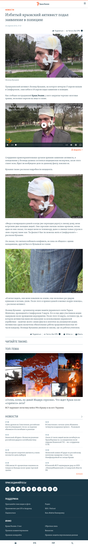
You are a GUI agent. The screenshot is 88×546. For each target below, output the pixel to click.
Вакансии (49, 531)
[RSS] (44, 489)
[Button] (57, 30)
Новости (9, 10)
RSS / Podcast (50, 509)
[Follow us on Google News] (28, 489)
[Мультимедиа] (15, 543)
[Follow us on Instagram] (23, 489)
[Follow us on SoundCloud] (39, 489)
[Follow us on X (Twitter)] (13, 489)
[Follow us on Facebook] (7, 489)
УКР (53, 543)
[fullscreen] (80, 145)
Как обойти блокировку (54, 513)
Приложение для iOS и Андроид (18, 509)
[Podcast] (50, 489)
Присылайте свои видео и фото (17, 504)
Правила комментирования (16, 531)
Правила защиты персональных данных (61, 535)
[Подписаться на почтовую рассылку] (55, 489)
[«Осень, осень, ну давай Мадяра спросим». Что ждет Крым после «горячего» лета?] (44, 375)
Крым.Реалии (18, 110)
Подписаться (10, 513)
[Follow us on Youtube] (18, 489)
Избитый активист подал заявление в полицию (30, 107)
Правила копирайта (13, 535)
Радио (47, 504)
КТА (34, 543)
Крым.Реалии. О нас (13, 526)
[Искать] (72, 543)
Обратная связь (51, 526)
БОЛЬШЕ (79, 474)
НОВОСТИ (11, 416)
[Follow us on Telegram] (34, 489)
